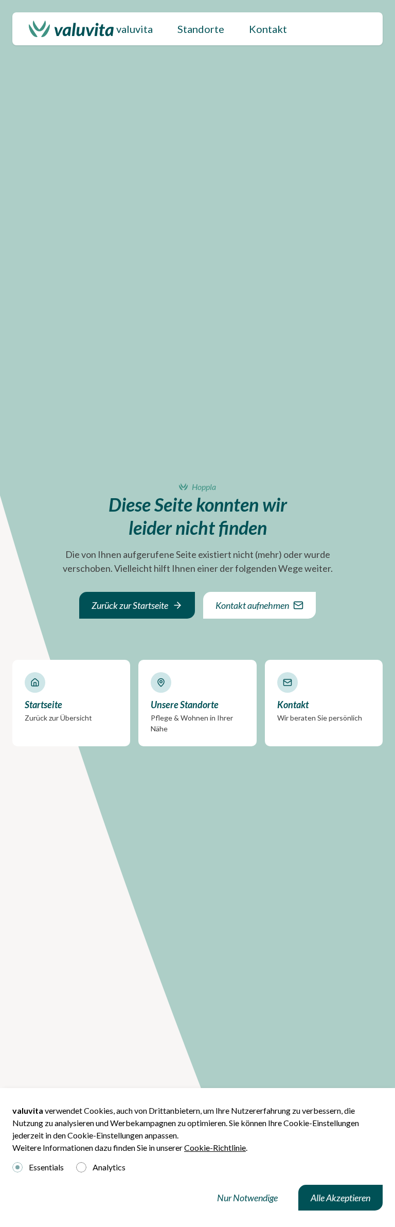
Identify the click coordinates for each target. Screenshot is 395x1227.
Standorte (200, 29)
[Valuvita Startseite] (71, 29)
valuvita (134, 29)
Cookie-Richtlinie (215, 1147)
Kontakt (268, 29)
